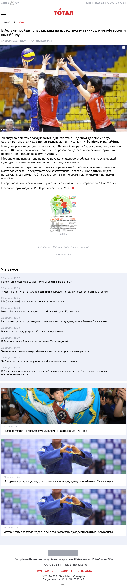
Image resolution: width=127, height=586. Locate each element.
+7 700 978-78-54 (116, 3)
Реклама (85, 571)
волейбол (45, 247)
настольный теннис (77, 247)
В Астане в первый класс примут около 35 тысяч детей (34, 341)
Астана (58, 247)
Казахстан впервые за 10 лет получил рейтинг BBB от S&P (36, 281)
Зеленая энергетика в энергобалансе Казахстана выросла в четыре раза (45, 351)
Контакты (45, 571)
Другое (5, 22)
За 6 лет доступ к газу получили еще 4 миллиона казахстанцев (39, 361)
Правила (65, 571)
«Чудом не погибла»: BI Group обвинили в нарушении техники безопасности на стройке (54, 291)
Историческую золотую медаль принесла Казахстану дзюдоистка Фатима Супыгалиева (55, 321)
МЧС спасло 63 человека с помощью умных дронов (33, 301)
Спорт (20, 22)
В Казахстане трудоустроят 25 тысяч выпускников (32, 331)
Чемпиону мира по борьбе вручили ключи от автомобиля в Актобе (45, 431)
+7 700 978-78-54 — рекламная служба (63, 564)
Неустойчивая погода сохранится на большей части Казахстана (40, 311)
